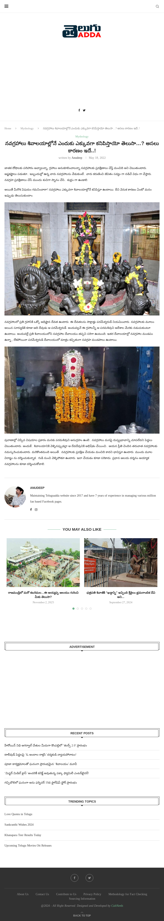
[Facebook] (79, 110)
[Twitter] (84, 110)
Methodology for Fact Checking (127, 894)
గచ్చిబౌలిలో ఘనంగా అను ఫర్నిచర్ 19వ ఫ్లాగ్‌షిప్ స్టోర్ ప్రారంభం (40, 782)
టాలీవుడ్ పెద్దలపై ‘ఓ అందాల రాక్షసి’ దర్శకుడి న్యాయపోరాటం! (40, 754)
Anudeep (77, 157)
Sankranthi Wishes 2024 (19, 824)
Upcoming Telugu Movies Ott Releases (27, 845)
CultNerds (117, 905)
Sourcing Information (82, 898)
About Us (22, 894)
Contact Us (42, 894)
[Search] (157, 6)
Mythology (27, 128)
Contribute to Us (66, 894)
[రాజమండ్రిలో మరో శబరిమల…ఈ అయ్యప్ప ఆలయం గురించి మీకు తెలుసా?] (43, 562)
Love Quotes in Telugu (18, 814)
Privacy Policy (92, 894)
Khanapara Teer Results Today (22, 835)
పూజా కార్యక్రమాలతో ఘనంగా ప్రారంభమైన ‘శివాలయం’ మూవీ (40, 764)
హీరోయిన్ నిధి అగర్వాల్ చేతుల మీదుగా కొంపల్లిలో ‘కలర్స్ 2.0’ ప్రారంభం (45, 745)
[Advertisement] (82, 75)
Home (7, 128)
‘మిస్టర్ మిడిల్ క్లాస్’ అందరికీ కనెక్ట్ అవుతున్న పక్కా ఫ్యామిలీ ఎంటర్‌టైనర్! (46, 773)
